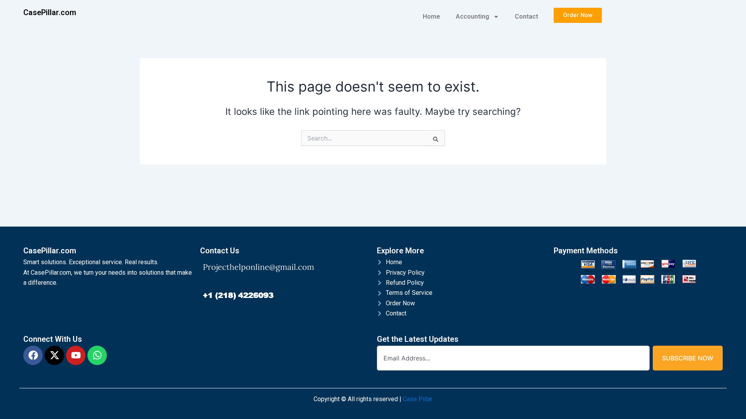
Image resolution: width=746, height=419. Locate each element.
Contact (526, 16)
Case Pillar (417, 399)
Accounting (472, 16)
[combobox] (513, 358)
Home (431, 16)
